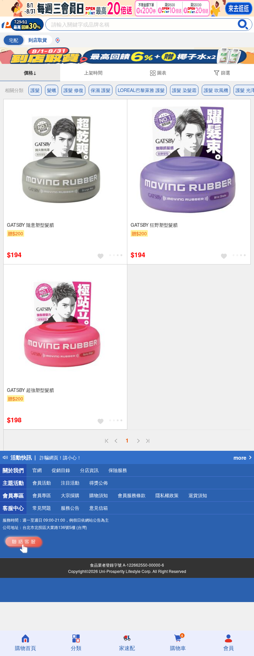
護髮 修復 (73, 90)
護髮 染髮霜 (184, 90)
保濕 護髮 (100, 90)
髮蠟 (51, 90)
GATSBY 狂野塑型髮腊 (154, 224)
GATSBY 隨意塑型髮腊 (30, 224)
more (239, 457)
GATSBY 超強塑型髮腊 (30, 390)
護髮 (35, 90)
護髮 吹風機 (216, 90)
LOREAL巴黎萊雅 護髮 (141, 90)
